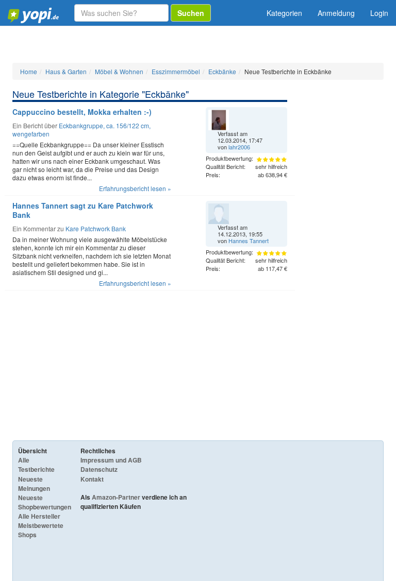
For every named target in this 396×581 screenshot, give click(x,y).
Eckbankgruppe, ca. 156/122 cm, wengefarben (81, 129)
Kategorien (284, 13)
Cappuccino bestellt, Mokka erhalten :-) (82, 112)
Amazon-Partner (116, 497)
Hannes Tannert (248, 240)
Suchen (190, 13)
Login (379, 13)
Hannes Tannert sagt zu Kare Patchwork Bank (82, 210)
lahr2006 (239, 147)
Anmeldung (336, 13)
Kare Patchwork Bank (95, 228)
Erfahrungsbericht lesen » (135, 188)
